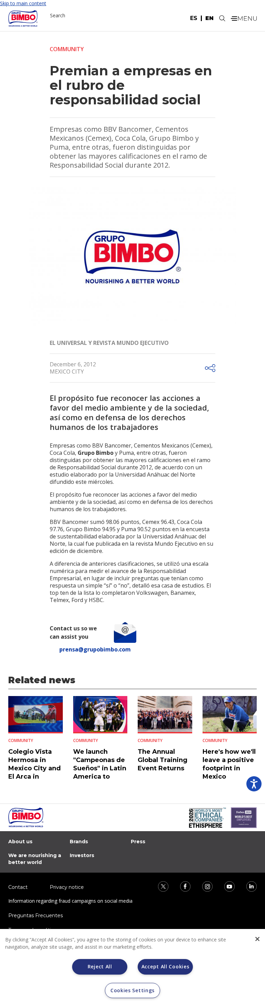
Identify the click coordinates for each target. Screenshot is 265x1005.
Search (57, 15)
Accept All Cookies (165, 966)
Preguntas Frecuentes (35, 915)
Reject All (100, 966)
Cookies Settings (132, 990)
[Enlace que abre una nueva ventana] (159, 885)
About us (20, 841)
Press (138, 841)
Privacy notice (67, 887)
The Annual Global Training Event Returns (162, 760)
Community (67, 49)
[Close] (257, 939)
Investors (82, 855)
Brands (79, 841)
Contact (18, 887)
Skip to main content (23, 3)
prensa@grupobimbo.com (95, 649)
